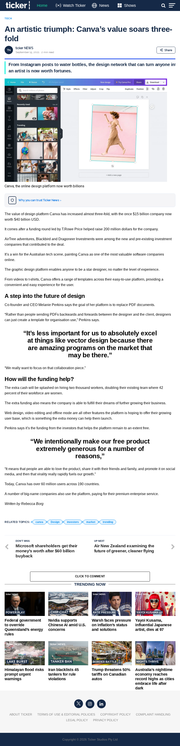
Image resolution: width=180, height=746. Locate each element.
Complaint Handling (153, 714)
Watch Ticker (74, 5)
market (90, 522)
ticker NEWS (24, 48)
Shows (130, 5)
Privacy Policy (105, 720)
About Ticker (20, 714)
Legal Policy (77, 720)
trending (108, 522)
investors (73, 522)
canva (39, 522)
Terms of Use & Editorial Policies (66, 714)
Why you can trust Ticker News (39, 200)
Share (168, 50)
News (104, 5)
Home (42, 5)
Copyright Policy (115, 714)
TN (9, 50)
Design (55, 522)
